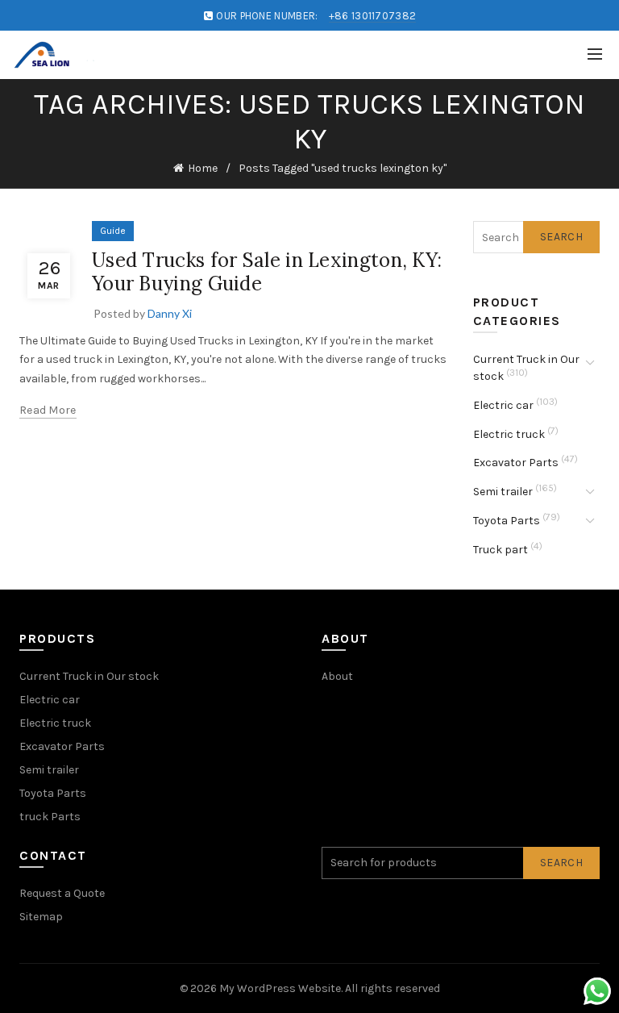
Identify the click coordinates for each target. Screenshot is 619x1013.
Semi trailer (503, 491)
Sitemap (41, 916)
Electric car (503, 405)
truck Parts (50, 816)
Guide (113, 230)
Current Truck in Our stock (89, 676)
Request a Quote (62, 893)
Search (561, 237)
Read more (48, 410)
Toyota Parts (506, 520)
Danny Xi (169, 313)
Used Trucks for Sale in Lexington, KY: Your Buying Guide (267, 272)
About (337, 676)
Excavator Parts (516, 462)
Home (203, 168)
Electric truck (509, 434)
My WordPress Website (280, 988)
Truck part (500, 550)
